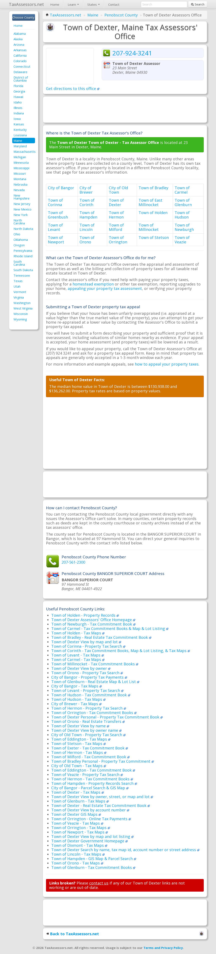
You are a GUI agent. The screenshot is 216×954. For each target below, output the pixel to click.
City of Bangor (61, 187)
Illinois (18, 108)
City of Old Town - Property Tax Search (87, 734)
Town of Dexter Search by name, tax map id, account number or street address (124, 849)
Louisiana (20, 135)
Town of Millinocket (149, 227)
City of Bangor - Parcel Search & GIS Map (88, 787)
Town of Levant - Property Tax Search (86, 690)
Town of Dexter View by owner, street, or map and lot (101, 796)
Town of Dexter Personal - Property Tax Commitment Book (105, 717)
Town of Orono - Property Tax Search (85, 672)
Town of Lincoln (87, 227)
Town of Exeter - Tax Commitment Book (88, 747)
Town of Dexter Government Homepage (88, 840)
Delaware (20, 72)
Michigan (20, 157)
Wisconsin (21, 314)
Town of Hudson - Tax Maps (77, 699)
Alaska (18, 39)
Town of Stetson (154, 237)
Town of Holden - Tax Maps (76, 632)
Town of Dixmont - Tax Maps (78, 845)
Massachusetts (24, 151)
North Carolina (19, 221)
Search (199, 4)
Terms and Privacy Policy (163, 948)
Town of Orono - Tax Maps (76, 863)
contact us (98, 883)
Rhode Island (23, 256)
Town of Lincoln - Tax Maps (76, 854)
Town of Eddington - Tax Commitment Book (92, 770)
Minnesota (21, 162)
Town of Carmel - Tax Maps (76, 659)
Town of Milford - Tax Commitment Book (89, 756)
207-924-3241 (132, 53)
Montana (20, 179)
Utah (17, 286)
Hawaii (18, 97)
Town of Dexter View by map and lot (85, 641)
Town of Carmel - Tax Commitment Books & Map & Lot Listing (108, 628)
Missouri (20, 173)
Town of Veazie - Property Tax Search (85, 774)
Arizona (19, 44)
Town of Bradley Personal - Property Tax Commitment (101, 761)
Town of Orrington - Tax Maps (79, 827)
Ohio (17, 234)
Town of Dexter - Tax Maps (76, 792)
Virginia (19, 297)
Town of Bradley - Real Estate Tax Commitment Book (100, 637)
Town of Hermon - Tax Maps (77, 752)
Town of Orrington (118, 239)
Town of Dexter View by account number (89, 809)
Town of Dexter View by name (79, 725)
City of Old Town (118, 190)
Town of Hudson (182, 215)
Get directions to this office (71, 88)
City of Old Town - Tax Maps (77, 765)
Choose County (23, 17)
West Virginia (23, 308)
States (92, 4)
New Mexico (22, 209)
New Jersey (22, 204)
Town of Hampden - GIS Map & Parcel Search (92, 858)
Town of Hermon (116, 215)
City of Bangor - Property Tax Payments (88, 677)
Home (54, 4)
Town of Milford (116, 227)
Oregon (19, 245)
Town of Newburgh (184, 227)
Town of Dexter (116, 202)
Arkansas (20, 50)
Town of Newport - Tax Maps (78, 832)
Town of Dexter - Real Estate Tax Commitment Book (99, 805)
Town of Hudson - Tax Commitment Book (89, 694)
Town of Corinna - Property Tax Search (87, 646)
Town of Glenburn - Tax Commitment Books (92, 867)
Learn (72, 4)
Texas (18, 281)
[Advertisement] (125, 109)
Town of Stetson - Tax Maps (77, 743)
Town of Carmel (182, 190)
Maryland (20, 146)
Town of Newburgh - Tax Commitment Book (92, 624)
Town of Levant (55, 227)
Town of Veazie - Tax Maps (76, 823)
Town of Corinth (87, 202)
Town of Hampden (88, 215)
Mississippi (21, 168)
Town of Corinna (55, 202)
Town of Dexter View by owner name (85, 730)
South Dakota (23, 270)
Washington (22, 303)
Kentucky (20, 129)
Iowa (17, 119)
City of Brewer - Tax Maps (75, 703)
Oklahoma (21, 239)
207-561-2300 (73, 562)
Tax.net (26, 4)
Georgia (19, 91)
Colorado (20, 61)
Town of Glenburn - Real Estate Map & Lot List (94, 681)
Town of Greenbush (58, 215)
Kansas (19, 124)
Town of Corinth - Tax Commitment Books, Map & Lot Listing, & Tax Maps (119, 650)
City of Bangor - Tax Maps (75, 686)
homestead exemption (93, 284)
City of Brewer (86, 190)
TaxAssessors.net (65, 14)
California (20, 55)
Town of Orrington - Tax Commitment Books (92, 712)
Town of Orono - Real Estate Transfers (86, 721)
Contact (113, 4)
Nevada (19, 190)
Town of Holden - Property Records (83, 615)
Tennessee (22, 275)
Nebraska (20, 184)
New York (21, 215)
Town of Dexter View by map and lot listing (91, 836)
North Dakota (23, 228)
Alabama (20, 33)
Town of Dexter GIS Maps (75, 814)
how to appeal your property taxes (166, 364)
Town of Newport (56, 239)
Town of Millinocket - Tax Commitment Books (93, 663)
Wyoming (20, 319)
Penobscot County (121, 14)
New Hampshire (22, 196)
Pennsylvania (23, 250)
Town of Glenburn (183, 202)
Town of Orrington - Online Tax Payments (89, 818)
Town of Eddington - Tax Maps (79, 739)
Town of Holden (153, 212)
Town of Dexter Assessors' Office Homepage (92, 619)
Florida (18, 86)
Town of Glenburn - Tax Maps (78, 801)
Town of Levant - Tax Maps (76, 655)
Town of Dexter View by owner (79, 668)
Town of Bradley (153, 187)
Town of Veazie (182, 239)
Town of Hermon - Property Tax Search (87, 708)
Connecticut (22, 66)
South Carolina (19, 263)
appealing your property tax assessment (105, 288)
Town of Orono (87, 239)
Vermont (20, 292)
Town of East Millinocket (150, 202)
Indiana (19, 113)
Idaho (18, 102)
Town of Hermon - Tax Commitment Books (91, 778)
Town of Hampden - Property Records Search (93, 783)
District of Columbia (21, 78)
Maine (18, 140)
